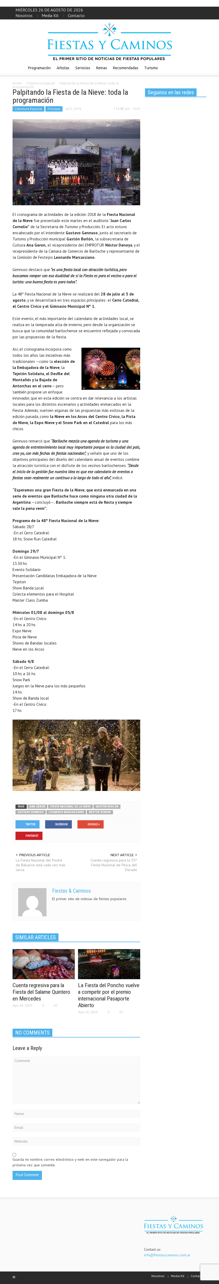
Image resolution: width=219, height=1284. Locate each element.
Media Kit (50, 15)
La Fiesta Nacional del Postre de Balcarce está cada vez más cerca (40, 865)
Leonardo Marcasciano (66, 812)
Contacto (76, 15)
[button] (201, 67)
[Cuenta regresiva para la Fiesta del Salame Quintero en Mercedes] (44, 963)
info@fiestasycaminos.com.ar (167, 1255)
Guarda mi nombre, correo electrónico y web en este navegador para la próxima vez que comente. (70, 1162)
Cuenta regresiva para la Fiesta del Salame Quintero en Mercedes (41, 992)
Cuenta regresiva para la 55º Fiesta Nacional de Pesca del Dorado (114, 865)
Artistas (63, 68)
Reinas (101, 68)
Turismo (151, 68)
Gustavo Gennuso (31, 812)
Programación (39, 68)
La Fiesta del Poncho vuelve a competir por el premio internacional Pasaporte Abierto (108, 995)
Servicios (82, 68)
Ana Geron (37, 806)
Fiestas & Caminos (71, 891)
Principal (54, 109)
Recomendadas (125, 68)
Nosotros (24, 15)
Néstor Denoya (100, 812)
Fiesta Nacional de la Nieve (70, 806)
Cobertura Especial (28, 109)
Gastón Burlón (107, 806)
